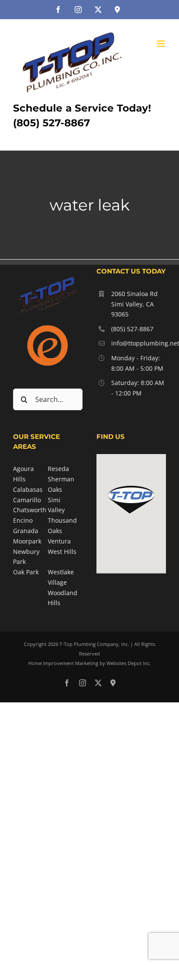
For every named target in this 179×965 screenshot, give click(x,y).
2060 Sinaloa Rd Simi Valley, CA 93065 (134, 304)
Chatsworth (29, 510)
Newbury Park (26, 556)
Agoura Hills (23, 473)
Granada (25, 531)
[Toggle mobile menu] (161, 43)
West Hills (62, 551)
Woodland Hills (62, 598)
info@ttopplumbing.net (138, 343)
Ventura (59, 541)
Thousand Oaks (62, 525)
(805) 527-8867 (132, 329)
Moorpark (27, 541)
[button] (131, 499)
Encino (23, 520)
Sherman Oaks (61, 484)
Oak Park (26, 572)
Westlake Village (61, 577)
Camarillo (27, 500)
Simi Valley (56, 505)
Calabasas (28, 489)
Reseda (58, 468)
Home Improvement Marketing (63, 663)
